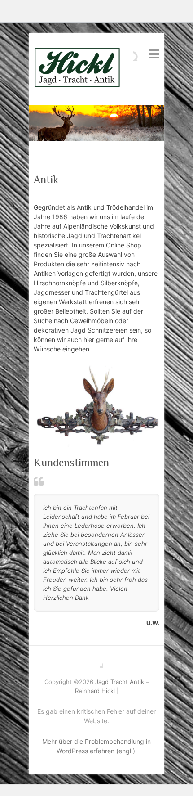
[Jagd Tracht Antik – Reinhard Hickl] (77, 69)
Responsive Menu (154, 53)
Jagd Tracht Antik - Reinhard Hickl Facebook (96, 661)
